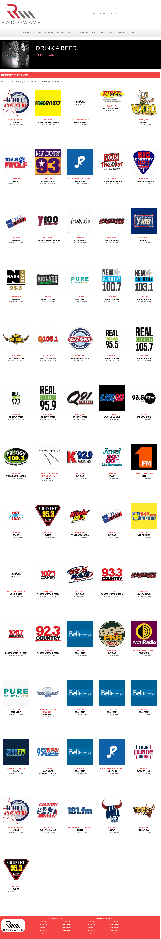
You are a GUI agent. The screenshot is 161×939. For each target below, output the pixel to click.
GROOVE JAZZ (97, 33)
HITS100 (26, 33)
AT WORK (49, 33)
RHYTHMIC (121, 33)
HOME (93, 14)
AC (133, 33)
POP (110, 33)
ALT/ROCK (37, 33)
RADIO (103, 14)
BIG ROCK (60, 33)
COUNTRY (84, 33)
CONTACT (113, 14)
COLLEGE (72, 33)
